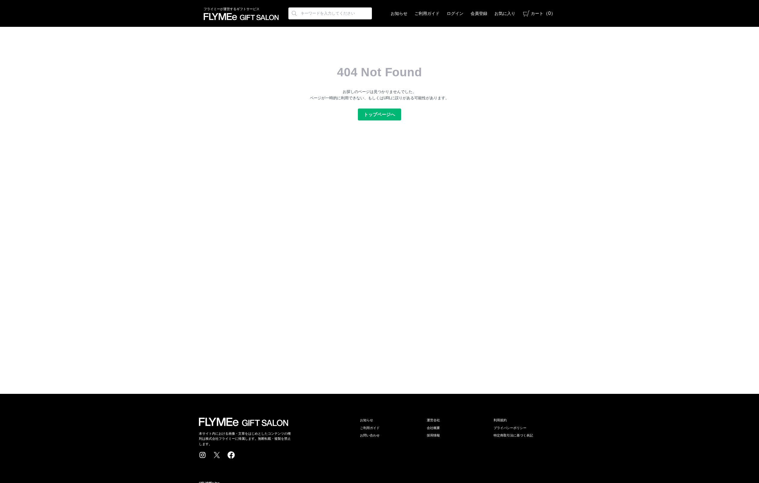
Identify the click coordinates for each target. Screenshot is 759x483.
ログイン (455, 13)
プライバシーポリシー (510, 428)
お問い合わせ (370, 435)
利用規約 (500, 420)
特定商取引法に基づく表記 (513, 435)
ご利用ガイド (427, 13)
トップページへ (379, 114)
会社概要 (433, 428)
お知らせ (399, 13)
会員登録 (479, 13)
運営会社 (433, 420)
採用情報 (433, 435)
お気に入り (504, 13)
